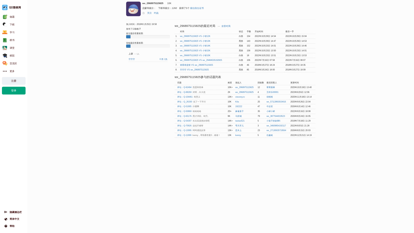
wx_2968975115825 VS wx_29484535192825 (201, 60)
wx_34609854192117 (276, 125)
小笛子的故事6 (273, 121)
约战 (156, 13)
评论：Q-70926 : (190, 125)
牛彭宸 (270, 106)
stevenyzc (240, 97)
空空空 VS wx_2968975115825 (194, 69)
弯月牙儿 (239, 125)
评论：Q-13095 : (191, 130)
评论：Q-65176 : (193, 116)
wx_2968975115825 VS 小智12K (195, 36)
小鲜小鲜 (271, 111)
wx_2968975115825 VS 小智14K (195, 45)
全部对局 (225, 26)
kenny (238, 135)
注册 (13, 80)
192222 (238, 106)
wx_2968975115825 (244, 87)
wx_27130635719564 (276, 130)
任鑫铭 (270, 135)
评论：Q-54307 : (193, 121)
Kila (237, 101)
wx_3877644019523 (276, 116)
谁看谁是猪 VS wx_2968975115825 (196, 65)
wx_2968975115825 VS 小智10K (195, 55)
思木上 (238, 130)
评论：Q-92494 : (190, 87)
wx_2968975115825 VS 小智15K (195, 50)
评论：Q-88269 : (191, 92)
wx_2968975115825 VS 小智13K (195, 41)
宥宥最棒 (271, 87)
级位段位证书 (197, 8)
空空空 (132, 59)
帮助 (12, 226)
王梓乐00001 (272, 92)
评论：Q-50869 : (189, 111)
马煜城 (238, 116)
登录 (13, 90)
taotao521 (240, 121)
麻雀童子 (239, 111)
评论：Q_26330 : (191, 101)
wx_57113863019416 (276, 101)
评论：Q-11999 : (198, 135)
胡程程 (270, 97)
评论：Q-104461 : (188, 97)
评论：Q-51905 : (188, 106)
